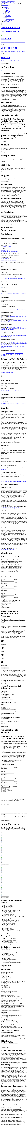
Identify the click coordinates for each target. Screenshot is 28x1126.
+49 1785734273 (7, 336)
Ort (15, 592)
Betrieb (8, 11)
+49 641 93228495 (5, 390)
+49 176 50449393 (7, 344)
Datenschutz (8, 2)
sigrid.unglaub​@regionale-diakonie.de (18, 390)
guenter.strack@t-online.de (17, 328)
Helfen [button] (5, 13)
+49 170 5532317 (5, 258)
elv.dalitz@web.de (10, 342)
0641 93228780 (4, 1)
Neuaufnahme (9, 20)
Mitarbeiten (8, 16)
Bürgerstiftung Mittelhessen (7, 549)
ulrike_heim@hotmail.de (6, 346)
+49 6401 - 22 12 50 (19, 342)
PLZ (15, 589)
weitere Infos (3, 469)
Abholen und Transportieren (8, 601)
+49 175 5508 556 (9, 329)
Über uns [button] (5, 7)
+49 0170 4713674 (5, 309)
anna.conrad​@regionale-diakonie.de (18, 309)
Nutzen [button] (5, 17)
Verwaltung (5, 604)
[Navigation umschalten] (9, 5)
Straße (15, 586)
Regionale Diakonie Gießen (7, 372)
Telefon (16, 597)
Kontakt (13, 2)
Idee (7, 10)
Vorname (16, 579)
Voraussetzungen (10, 19)
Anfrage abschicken (5, 607)
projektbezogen (5, 606)
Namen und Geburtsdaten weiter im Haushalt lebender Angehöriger (13, 800)
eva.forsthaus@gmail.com (16, 354)
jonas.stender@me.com (12, 327)
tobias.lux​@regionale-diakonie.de (17, 278)
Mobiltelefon (17, 783)
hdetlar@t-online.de (17, 343)
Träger (7, 12)
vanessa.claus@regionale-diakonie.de (9, 260)
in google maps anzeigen (6, 246)
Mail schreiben (11, 1)
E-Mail (15, 594)
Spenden (8, 15)
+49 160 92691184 (5, 278)
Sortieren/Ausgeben (6, 603)
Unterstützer (6, 21)
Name (15, 582)
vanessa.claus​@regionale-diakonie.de (17, 293)
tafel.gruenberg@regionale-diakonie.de (9, 251)
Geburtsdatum (14, 585)
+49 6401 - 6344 (15, 346)
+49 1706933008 (6, 321)
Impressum (3, 2)
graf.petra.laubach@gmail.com (12, 353)
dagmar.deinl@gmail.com (16, 335)
